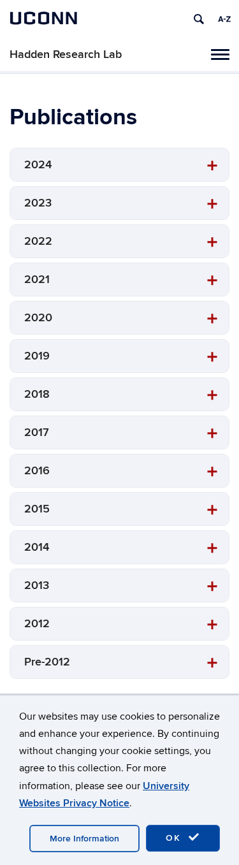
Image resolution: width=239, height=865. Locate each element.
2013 (36, 585)
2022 (38, 241)
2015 (37, 509)
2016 (37, 470)
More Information (84, 838)
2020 (38, 317)
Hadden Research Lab (66, 54)
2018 (37, 394)
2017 (36, 432)
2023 (38, 203)
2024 (38, 164)
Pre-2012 (47, 662)
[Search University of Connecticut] (199, 19)
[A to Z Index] (224, 19)
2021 (37, 279)
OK (175, 837)
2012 (37, 623)
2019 (37, 356)
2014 (36, 547)
